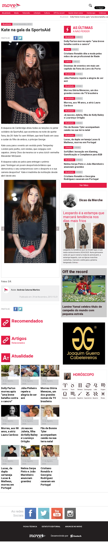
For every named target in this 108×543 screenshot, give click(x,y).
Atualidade (6, 13)
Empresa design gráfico (75, 536)
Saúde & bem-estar (75, 13)
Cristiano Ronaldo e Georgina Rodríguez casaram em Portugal (48, 476)
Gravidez (25, 458)
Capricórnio (88, 398)
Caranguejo (88, 389)
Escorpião (72, 398)
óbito (4, 378)
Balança (65, 398)
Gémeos (80, 389)
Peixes (103, 398)
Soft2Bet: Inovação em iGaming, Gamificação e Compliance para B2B (83, 153)
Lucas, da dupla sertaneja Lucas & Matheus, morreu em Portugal (7, 478)
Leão (95, 389)
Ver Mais (83, 185)
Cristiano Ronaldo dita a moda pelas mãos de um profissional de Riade (83, 55)
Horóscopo (91, 13)
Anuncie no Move (73, 526)
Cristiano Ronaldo (49, 458)
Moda (16, 13)
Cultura (47, 13)
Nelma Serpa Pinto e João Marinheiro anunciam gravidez (28, 475)
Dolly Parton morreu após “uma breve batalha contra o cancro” (9, 395)
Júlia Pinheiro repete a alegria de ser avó (29, 393)
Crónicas (102, 13)
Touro (72, 389)
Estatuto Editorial (51, 526)
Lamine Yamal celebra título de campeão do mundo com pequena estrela (82, 310)
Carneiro (65, 389)
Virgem (103, 389)
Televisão (26, 13)
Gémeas (25, 378)
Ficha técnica (30, 526)
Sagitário (80, 398)
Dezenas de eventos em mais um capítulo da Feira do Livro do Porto (82, 67)
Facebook (16, 38)
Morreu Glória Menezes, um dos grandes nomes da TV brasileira (49, 395)
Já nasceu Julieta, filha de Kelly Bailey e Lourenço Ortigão (29, 435)
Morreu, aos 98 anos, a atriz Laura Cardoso (10, 431)
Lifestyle (37, 13)
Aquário (95, 398)
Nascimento (27, 418)
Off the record (59, 13)
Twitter (20, 38)
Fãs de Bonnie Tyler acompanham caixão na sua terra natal (49, 435)
